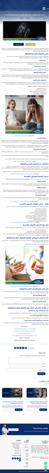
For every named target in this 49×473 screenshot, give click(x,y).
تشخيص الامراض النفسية (28, 235)
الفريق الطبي (27, 459)
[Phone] (45, 463)
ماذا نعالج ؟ (26, 447)
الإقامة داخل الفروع (27, 455)
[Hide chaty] (45, 470)
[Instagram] (18, 458)
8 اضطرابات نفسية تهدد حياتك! (21, 135)
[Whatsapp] (45, 466)
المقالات (22, 18)
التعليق (43, 363)
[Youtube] (20, 460)
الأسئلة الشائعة (26, 463)
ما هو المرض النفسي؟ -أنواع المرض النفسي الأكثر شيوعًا (21, 173)
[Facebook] (20, 458)
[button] (26, 348)
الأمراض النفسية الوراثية (37, 151)
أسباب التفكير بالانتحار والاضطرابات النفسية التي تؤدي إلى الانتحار (22, 222)
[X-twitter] (15, 458)
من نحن (26, 444)
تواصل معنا (26, 466)
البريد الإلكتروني (42, 370)
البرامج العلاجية (26, 450)
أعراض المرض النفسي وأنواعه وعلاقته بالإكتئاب (22, 161)
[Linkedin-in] (13, 458)
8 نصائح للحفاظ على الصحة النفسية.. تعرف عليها (20, 286)
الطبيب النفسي (29, 227)
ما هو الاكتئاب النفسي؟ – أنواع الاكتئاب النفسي (19, 201)
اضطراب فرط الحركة (33, 68)
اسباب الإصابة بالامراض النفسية (40, 179)
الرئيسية (27, 18)
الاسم (44, 366)
